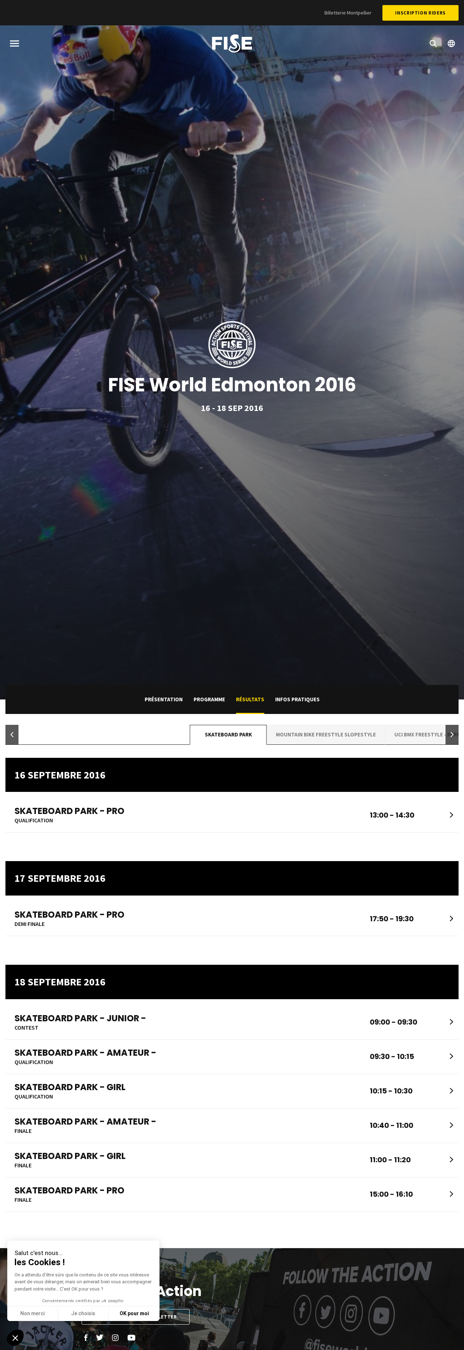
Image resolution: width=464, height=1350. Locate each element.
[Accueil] (232, 44)
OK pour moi (134, 1313)
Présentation (164, 699)
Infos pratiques (297, 699)
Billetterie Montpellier (348, 12)
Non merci (32, 1313)
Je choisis (83, 1313)
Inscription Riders (420, 13)
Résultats (250, 699)
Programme (209, 699)
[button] (11, 735)
